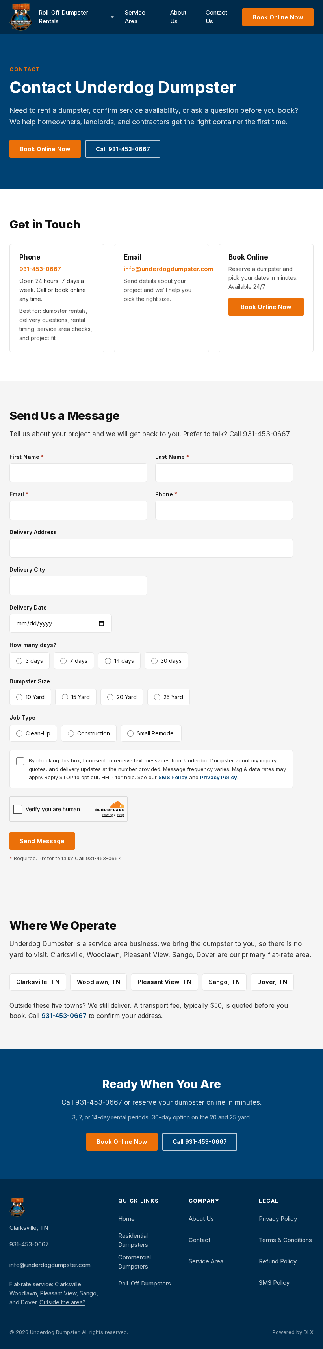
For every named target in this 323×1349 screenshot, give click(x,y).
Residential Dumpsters (133, 1240)
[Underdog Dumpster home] (20, 17)
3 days (34, 660)
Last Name (172, 456)
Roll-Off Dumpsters (144, 1283)
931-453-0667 (40, 269)
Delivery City (27, 569)
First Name (26, 456)
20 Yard (127, 697)
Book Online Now (277, 17)
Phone (166, 494)
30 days (171, 660)
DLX (309, 1332)
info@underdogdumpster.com (168, 269)
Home (126, 1218)
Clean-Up (38, 733)
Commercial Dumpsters (134, 1262)
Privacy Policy (218, 777)
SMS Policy (172, 777)
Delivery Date (28, 607)
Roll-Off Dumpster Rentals (63, 17)
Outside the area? (62, 1302)
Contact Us (216, 17)
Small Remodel (156, 733)
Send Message (42, 841)
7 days (78, 660)
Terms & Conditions (285, 1240)
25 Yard (173, 697)
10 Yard (35, 697)
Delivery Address (33, 532)
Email (18, 494)
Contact (199, 1240)
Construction (93, 733)
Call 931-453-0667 (123, 149)
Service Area (135, 17)
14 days (124, 660)
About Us (178, 17)
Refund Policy (278, 1261)
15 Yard (80, 697)
